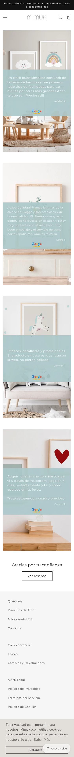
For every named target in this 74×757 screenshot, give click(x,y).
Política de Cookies (22, 707)
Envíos (13, 654)
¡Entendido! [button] (37, 749)
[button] (5, 17)
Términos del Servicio (24, 698)
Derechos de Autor (22, 610)
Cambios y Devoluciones (26, 663)
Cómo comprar (19, 645)
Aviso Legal (16, 680)
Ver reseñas (37, 576)
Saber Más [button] (42, 739)
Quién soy (15, 601)
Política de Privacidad (24, 689)
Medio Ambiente (20, 619)
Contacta (15, 628)
